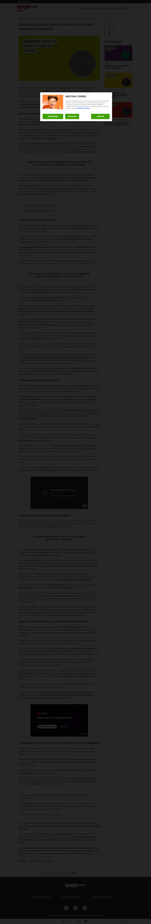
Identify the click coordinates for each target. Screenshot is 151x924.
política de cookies (83, 108)
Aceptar (100, 116)
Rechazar (72, 116)
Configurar (53, 116)
